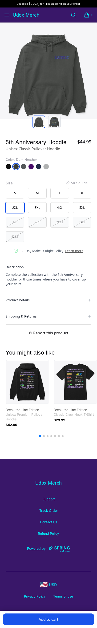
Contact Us (48, 522)
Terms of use (63, 596)
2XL (15, 207)
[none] (76, 183)
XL (82, 193)
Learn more (74, 251)
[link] (27, 382)
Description (15, 267)
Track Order (48, 510)
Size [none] (9, 183)
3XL (37, 207)
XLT (37, 222)
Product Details (18, 300)
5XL (82, 207)
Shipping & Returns (21, 316)
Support (48, 499)
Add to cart (48, 619)
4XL (59, 207)
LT (15, 222)
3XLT (82, 222)
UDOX (34, 3)
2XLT (59, 222)
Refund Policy (48, 533)
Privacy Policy (35, 596)
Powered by (36, 548)
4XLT (15, 236)
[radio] (15, 193)
